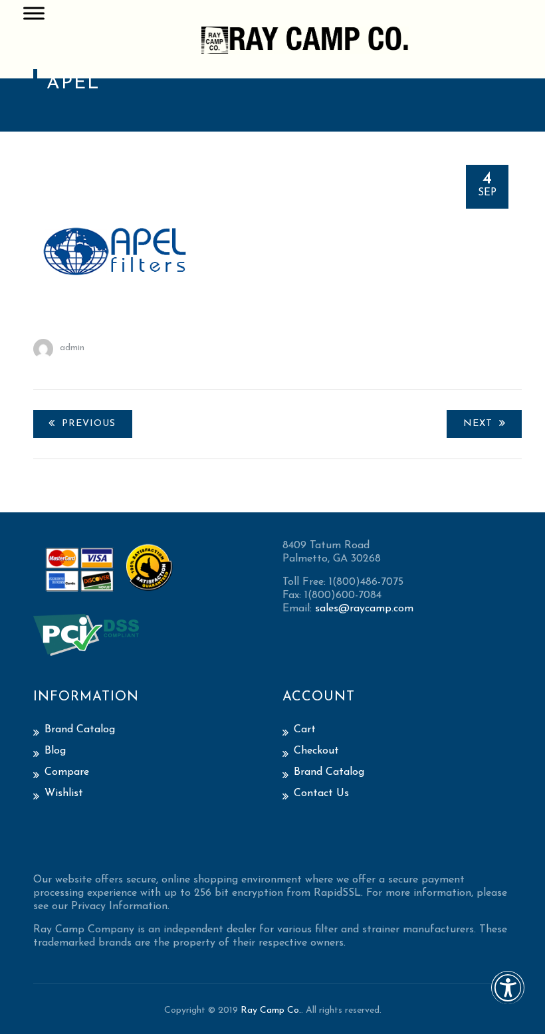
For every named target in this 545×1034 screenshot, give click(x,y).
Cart (305, 729)
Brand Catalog (80, 729)
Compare (67, 772)
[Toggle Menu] (34, 13)
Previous (89, 424)
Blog (55, 751)
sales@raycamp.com (364, 608)
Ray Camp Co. (271, 1010)
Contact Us (321, 793)
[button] (508, 996)
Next (477, 424)
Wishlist (64, 793)
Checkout (316, 751)
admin (72, 348)
